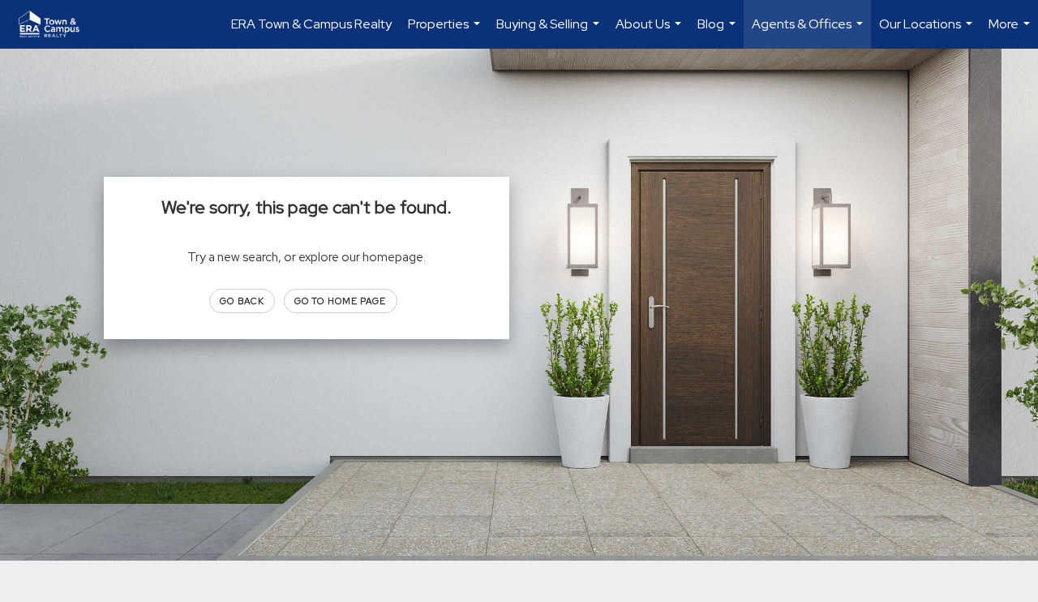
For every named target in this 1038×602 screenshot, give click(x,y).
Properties (446, 32)
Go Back (242, 301)
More (1011, 32)
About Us (650, 32)
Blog (718, 32)
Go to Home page (340, 301)
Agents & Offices (809, 32)
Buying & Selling (549, 32)
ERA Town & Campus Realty (311, 23)
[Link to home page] (57, 24)
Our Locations (927, 32)
